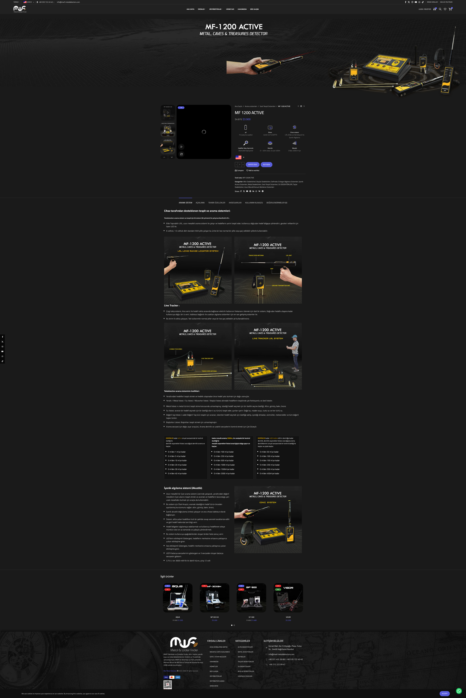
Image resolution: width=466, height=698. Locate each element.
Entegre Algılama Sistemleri (288, 181)
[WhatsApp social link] (419, 2)
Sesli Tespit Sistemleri (267, 106)
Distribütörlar (216, 676)
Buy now (266, 164)
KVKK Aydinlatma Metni (218, 647)
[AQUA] (177, 597)
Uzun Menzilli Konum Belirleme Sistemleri (259, 187)
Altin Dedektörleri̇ (249, 181)
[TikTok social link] (422, 2)
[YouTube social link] (416, 2)
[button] (164, 157)
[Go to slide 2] (234, 625)
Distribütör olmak (217, 681)
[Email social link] (247, 191)
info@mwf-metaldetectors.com (68, 2)
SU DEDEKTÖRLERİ (285, 184)
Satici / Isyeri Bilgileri (218, 656)
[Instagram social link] (412, 2)
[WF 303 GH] (214, 597)
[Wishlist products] (445, 9)
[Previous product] (298, 106)
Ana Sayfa (238, 106)
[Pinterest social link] (250, 191)
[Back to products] (301, 106)
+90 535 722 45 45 (45, 2)
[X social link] (409, 2)
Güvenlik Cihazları (245, 676)
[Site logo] (20, 9)
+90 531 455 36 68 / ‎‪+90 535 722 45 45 (286, 659)
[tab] (185, 201)
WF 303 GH (214, 617)
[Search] (440, 9)
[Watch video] (181, 147)
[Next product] (304, 106)
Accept (444, 693)
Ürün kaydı (214, 685)
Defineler (274, 181)
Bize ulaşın (214, 671)
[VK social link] (259, 191)
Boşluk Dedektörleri (263, 181)
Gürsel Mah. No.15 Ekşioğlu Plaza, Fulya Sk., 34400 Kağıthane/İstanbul (285, 647)
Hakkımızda (214, 661)
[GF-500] (251, 597)
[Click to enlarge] (181, 154)
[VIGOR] (288, 597)
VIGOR (288, 617)
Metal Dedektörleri (254, 184)
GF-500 (251, 617)
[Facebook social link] (405, 2)
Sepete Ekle (252, 164)
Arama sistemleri (251, 106)
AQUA (178, 617)
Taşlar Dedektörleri (246, 661)
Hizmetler (214, 666)
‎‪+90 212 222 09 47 (277, 664)
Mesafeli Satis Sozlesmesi (220, 651)
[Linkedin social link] (253, 191)
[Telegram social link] (262, 191)
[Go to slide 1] (231, 625)
